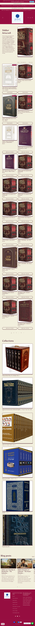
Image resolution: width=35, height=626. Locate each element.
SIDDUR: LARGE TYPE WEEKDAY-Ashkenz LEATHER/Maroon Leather (25, 148)
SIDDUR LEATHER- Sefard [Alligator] (24, 217)
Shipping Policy (15, 602)
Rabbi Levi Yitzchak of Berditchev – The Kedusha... (8, 571)
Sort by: (18, 62)
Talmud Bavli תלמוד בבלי (16, 606)
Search (14, 596)
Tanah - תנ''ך (5, 512)
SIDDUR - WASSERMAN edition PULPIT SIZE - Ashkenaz (9, 119)
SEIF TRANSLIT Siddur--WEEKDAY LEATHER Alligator (8, 316)
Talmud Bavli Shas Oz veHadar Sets (10, 375)
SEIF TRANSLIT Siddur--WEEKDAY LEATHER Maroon (24, 293)
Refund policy (15, 600)
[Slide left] (15, 587)
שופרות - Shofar (15, 610)
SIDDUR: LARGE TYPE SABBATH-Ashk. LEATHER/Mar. (9, 195)
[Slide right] (20, 587)
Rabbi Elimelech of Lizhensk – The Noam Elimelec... (24, 571)
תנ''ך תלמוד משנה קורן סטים (8, 444)
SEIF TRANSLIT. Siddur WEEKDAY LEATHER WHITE (8, 293)
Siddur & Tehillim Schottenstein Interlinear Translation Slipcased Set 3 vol (25, 112)
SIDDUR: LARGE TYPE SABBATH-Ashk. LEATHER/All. (24, 195)
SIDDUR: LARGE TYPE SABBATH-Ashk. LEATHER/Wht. (24, 171)
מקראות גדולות (15, 608)
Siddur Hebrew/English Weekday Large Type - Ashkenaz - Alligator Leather (9, 171)
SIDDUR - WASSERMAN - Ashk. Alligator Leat (25, 264)
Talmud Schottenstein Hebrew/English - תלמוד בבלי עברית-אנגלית (17, 409)
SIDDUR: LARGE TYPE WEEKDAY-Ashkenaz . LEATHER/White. (8, 142)
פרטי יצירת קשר (15, 604)
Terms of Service (15, 598)
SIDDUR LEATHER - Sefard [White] (8, 240)
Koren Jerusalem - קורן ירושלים (9, 478)
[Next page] (24, 333)
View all (33, 556)
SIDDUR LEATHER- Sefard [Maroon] (8, 217)
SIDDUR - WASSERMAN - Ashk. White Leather (24, 240)
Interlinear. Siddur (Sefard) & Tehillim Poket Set (24, 81)
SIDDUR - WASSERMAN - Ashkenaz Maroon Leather (8, 270)
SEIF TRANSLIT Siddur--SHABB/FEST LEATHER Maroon (24, 324)
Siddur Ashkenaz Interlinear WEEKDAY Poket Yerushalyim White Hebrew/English (9, 88)
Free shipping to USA (16, 612)
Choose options (9, 92)
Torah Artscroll (5, 546)
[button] (3, 18)
